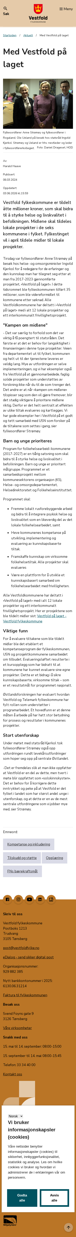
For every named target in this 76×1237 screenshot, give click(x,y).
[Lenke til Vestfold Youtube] (29, 899)
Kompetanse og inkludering (28, 844)
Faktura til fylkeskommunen (25, 995)
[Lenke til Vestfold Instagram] (18, 899)
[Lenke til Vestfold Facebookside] (7, 899)
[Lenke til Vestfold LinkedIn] (40, 899)
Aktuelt (28, 35)
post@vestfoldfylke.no (21, 948)
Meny (68, 8)
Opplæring (54, 858)
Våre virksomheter (17, 1028)
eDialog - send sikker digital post (28, 957)
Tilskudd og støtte (22, 858)
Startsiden (9, 35)
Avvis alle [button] (54, 1198)
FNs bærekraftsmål (22, 871)
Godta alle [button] (22, 1198)
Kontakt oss (12, 1074)
